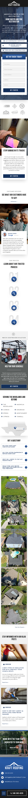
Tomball (20, 416)
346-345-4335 (18, 793)
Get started (14, 176)
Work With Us (14, 748)
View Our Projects (19, 627)
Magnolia (20, 404)
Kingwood (21, 410)
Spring (5, 413)
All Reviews (13, 201)
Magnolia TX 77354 (12, 781)
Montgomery (22, 413)
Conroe (6, 410)
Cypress (6, 416)
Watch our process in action (14, 337)
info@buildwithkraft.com (15, 777)
